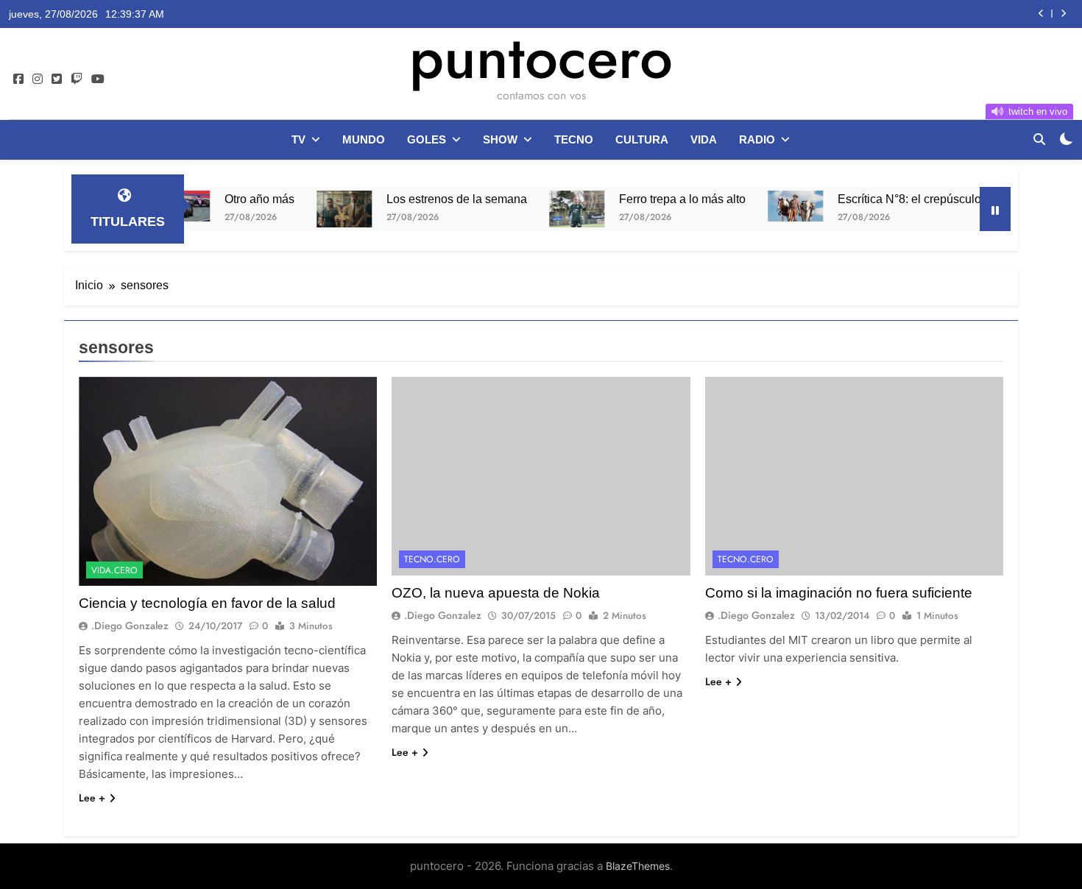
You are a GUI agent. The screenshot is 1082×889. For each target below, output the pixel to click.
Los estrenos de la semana (428, 198)
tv (298, 139)
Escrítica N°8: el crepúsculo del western (913, 198)
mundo (363, 139)
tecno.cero (432, 559)
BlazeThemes (638, 866)
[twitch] (76, 79)
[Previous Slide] (1041, 13)
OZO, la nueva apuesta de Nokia (496, 593)
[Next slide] (1063, 13)
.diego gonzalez (130, 625)
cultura (641, 139)
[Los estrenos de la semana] (316, 209)
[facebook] (18, 79)
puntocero (541, 57)
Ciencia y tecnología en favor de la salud (207, 603)
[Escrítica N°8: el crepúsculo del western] (767, 206)
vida (703, 139)
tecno (573, 139)
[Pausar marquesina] (995, 209)
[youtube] (98, 79)
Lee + (92, 797)
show (500, 139)
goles (426, 139)
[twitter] (56, 79)
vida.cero (114, 570)
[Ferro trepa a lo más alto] (548, 209)
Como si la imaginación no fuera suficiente (838, 593)
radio (757, 139)
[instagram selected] (37, 79)
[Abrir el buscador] (1039, 139)
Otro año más (231, 198)
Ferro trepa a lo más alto (654, 198)
